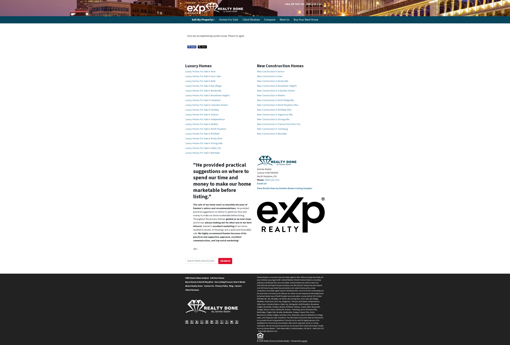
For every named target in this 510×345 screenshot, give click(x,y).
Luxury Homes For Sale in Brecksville (203, 90)
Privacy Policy (221, 286)
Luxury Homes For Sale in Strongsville (203, 143)
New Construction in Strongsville (273, 119)
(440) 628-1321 (314, 4)
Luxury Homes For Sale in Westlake (202, 153)
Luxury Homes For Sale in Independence (205, 119)
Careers (238, 286)
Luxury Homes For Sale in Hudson (201, 114)
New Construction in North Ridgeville (275, 100)
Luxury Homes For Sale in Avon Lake (203, 76)
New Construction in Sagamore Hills (275, 114)
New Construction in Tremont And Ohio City (278, 124)
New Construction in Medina (271, 95)
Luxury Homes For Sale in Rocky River (203, 138)
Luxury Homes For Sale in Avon (200, 71)
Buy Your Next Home (306, 20)
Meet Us (284, 20)
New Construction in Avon (269, 76)
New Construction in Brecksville (272, 81)
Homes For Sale (228, 20)
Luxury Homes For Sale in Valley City (203, 148)
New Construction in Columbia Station (276, 90)
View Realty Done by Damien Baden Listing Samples (284, 188)
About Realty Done (194, 286)
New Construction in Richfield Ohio (274, 110)
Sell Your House (217, 278)
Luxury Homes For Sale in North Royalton (205, 129)
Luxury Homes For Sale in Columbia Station (206, 105)
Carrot (304, 341)
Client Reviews (251, 20)
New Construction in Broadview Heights (277, 86)
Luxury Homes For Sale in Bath (200, 81)
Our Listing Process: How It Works (229, 282)
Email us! (262, 183)
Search (225, 261)
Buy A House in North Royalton (199, 282)
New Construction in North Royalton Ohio (277, 105)
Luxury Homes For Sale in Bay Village (203, 86)
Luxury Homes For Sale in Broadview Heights (207, 95)
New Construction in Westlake (272, 133)
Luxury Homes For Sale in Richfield (202, 133)
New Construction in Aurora (270, 71)
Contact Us (209, 286)
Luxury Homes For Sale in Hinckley (202, 110)
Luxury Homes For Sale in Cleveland (202, 100)
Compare (269, 20)
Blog (231, 286)
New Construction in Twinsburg (272, 129)
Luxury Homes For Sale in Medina (201, 124)
